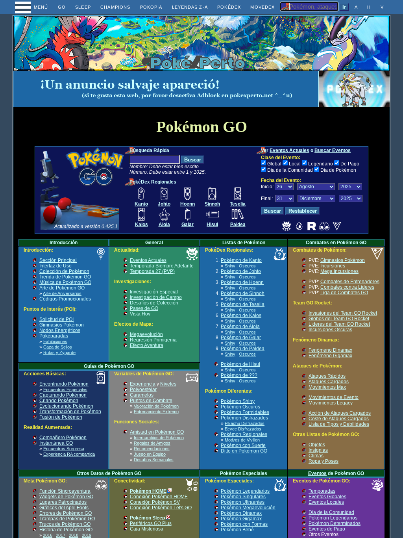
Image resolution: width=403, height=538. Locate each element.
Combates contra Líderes (347, 287)
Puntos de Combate (151, 400)
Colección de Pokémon (64, 271)
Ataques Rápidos (327, 376)
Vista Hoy (140, 314)
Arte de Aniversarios (62, 293)
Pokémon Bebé (237, 529)
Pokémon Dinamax (241, 513)
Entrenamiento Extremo (156, 411)
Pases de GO (144, 308)
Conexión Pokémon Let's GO (161, 507)
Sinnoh (212, 204)
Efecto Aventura (146, 345)
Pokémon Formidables (245, 412)
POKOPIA (151, 7)
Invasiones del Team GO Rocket (343, 313)
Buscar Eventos (332, 150)
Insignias (318, 450)
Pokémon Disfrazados (244, 418)
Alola (164, 224)
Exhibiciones (55, 341)
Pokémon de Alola (240, 326)
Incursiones (332, 266)
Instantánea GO (56, 443)
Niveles (168, 384)
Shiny (230, 265)
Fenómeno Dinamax (330, 350)
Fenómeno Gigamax (330, 355)
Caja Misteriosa (146, 529)
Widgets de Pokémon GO (66, 496)
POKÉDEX (229, 7)
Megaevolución (146, 334)
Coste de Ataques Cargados (339, 418)
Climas (316, 455)
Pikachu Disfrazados (244, 423)
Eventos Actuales (289, 150)
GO (62, 7)
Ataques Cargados (329, 381)
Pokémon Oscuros (240, 407)
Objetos (317, 444)
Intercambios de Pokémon (159, 437)
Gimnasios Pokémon (61, 325)
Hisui (212, 224)
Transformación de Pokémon (70, 411)
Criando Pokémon (58, 400)
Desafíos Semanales (154, 459)
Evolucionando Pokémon (66, 406)
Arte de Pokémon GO (62, 288)
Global (274, 164)
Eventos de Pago (327, 529)
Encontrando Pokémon (64, 384)
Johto (164, 204)
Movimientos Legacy (331, 403)
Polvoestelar (143, 389)
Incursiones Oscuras (330, 329)
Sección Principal (58, 260)
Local (295, 164)
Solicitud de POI (56, 319)
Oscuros (247, 265)
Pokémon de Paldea (242, 348)
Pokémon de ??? (239, 375)
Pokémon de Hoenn (242, 282)
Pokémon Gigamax (241, 518)
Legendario (320, 164)
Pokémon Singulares (243, 496)
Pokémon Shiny (238, 401)
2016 (47, 535)
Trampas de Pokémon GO (67, 518)
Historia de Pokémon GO (65, 529)
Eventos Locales (326, 502)
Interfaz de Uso (55, 266)
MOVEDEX (262, 7)
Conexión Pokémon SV (155, 502)
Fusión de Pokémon (60, 417)
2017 (60, 535)
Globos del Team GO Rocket (339, 318)
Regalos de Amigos (152, 443)
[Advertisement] (166, 89)
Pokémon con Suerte (243, 445)
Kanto (141, 204)
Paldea (238, 224)
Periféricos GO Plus (151, 523)
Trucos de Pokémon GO (65, 524)
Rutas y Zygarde (59, 352)
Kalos (141, 224)
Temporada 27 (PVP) (152, 271)
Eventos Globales (327, 496)
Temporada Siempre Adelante (162, 266)
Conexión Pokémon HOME (159, 496)
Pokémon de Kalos (241, 315)
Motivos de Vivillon (242, 440)
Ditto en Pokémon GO (244, 451)
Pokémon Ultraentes (242, 502)
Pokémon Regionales (244, 434)
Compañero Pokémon (63, 437)
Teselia (238, 204)
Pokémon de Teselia (242, 304)
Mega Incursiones (339, 271)
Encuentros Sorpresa (63, 448)
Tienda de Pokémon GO (65, 277)
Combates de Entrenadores (349, 281)
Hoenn (187, 204)
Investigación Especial (154, 292)
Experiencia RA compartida (69, 454)
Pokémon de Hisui (240, 364)
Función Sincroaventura (65, 491)
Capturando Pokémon (63, 395)
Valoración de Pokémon (156, 406)
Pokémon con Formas (244, 524)
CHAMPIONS (115, 7)
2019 (86, 535)
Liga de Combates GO (344, 292)
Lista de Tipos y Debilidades (339, 424)
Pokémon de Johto (241, 271)
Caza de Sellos (57, 347)
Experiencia (142, 384)
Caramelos (141, 395)
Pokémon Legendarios (245, 491)
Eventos (317, 473)
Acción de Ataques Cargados (340, 413)
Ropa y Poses (323, 461)
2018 (73, 535)
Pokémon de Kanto (241, 260)
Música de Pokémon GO (65, 282)
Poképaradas (53, 336)
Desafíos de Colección (154, 303)
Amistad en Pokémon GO (157, 432)
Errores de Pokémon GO (65, 513)
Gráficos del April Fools (64, 507)
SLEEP (83, 7)
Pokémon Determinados (334, 523)
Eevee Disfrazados (243, 429)
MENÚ (33, 7)
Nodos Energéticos (59, 330)
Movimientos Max (327, 387)
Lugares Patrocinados (63, 502)
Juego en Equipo (150, 454)
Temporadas (322, 491)
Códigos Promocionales (65, 299)
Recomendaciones (152, 448)
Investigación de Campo (156, 297)
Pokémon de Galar (241, 337)
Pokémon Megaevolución (248, 507)
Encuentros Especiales (65, 389)
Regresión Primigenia (153, 340)
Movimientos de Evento (334, 397)
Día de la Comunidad (290, 170)
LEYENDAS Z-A (190, 7)
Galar (187, 224)
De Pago (349, 164)
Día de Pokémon (338, 170)
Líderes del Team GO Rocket (339, 324)
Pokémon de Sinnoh (242, 293)
